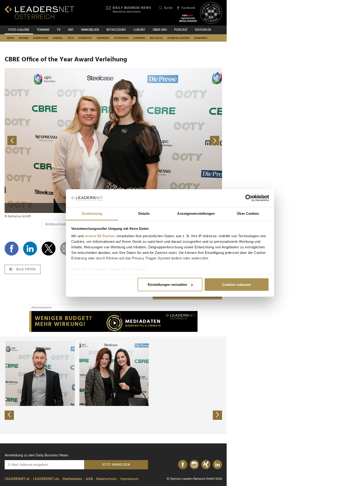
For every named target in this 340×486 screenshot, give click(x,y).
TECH (71, 38)
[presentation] (9, 415)
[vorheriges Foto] (59, 140)
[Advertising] (113, 321)
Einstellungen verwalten (167, 285)
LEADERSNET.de (46, 479)
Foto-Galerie (18, 29)
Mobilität (85, 38)
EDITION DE (203, 29)
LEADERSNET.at (17, 479)
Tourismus (121, 38)
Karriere (139, 38)
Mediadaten (72, 479)
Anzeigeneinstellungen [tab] (196, 213)
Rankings (200, 38)
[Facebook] (182, 464)
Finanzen (103, 38)
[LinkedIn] (217, 464)
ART (71, 29)
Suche (168, 7)
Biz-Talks (156, 38)
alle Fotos (26, 269)
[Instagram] (194, 464)
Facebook (188, 7)
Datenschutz (106, 479)
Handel (58, 38)
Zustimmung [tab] (92, 213)
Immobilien (90, 29)
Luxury (139, 29)
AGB (89, 479)
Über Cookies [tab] (248, 213)
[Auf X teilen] (49, 248)
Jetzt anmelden (116, 464)
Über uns (160, 29)
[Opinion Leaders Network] (211, 13)
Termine (43, 29)
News (10, 38)
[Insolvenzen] (188, 18)
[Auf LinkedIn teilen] (30, 248)
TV (59, 29)
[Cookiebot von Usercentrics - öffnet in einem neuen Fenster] (249, 198)
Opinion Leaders (178, 38)
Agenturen (40, 38)
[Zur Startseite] (39, 12)
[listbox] (113, 385)
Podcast (181, 29)
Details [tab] (144, 213)
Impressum (129, 479)
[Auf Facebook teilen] (12, 248)
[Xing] (205, 464)
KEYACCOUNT (116, 29)
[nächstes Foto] (167, 140)
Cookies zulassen (236, 285)
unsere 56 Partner (100, 236)
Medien (23, 38)
